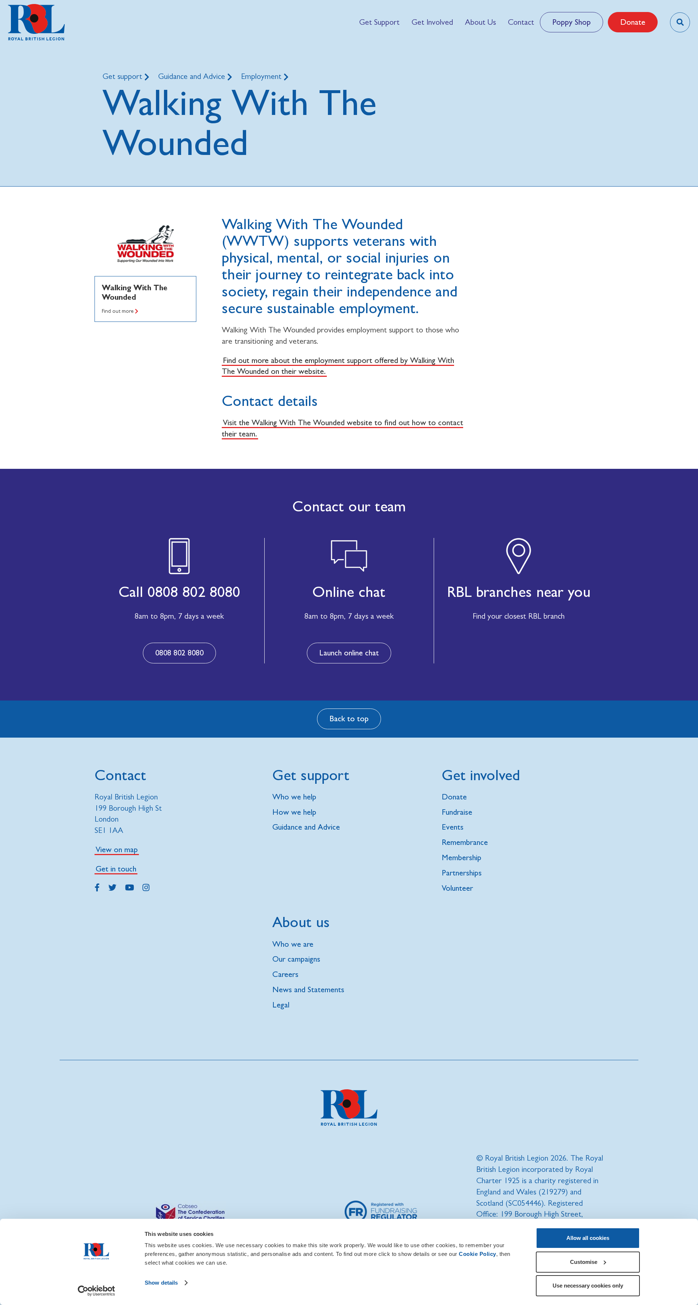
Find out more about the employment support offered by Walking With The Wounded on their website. (338, 366)
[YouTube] (129, 886)
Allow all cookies (587, 1238)
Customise (583, 1262)
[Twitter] (112, 886)
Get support (123, 76)
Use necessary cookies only (588, 1285)
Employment (262, 76)
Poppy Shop (571, 22)
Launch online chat (349, 652)
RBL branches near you (518, 591)
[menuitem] (379, 22)
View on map (117, 849)
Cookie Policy (477, 1254)
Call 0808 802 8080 (179, 591)
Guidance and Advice (192, 76)
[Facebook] (97, 886)
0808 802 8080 (179, 652)
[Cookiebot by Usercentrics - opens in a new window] (96, 1290)
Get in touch (116, 868)
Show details (161, 1283)
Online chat (348, 591)
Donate (632, 22)
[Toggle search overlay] (680, 22)
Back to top (349, 718)
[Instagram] (146, 886)
